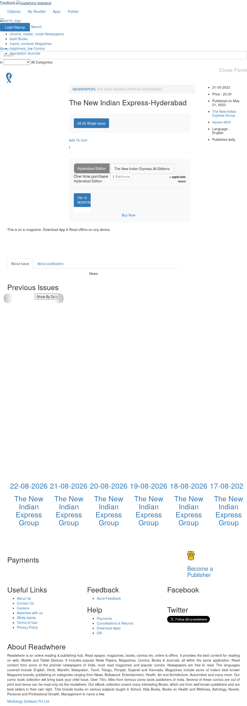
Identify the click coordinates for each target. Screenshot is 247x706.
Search (36, 26)
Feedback (7, 2)
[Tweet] (123, 80)
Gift (99, 632)
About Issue (20, 263)
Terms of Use (27, 622)
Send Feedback (109, 598)
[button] (59, 298)
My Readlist (37, 11)
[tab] (91, 123)
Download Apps (109, 628)
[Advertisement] (217, 330)
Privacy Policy (27, 627)
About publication (50, 263)
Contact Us (25, 603)
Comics (27, 48)
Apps (57, 11)
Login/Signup (15, 27)
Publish (73, 11)
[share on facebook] (123, 75)
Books (18, 38)
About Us (24, 598)
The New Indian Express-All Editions (142, 168)
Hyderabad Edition (92, 168)
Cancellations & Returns (115, 623)
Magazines (31, 43)
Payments (104, 618)
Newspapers (37, 33)
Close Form (233, 69)
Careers (23, 608)
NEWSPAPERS (84, 89)
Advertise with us (30, 612)
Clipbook (14, 11)
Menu (4, 48)
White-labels (26, 617)
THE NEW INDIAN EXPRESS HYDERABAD (129, 89)
